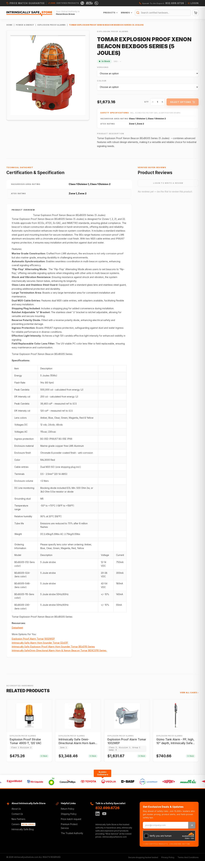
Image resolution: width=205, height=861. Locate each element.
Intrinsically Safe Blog (23, 829)
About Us (16, 809)
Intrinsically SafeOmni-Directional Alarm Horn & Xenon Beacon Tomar (59, 650)
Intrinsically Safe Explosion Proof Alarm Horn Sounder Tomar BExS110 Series (53, 646)
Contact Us (17, 814)
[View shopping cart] (196, 13)
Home (9, 25)
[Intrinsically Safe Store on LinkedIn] (97, 814)
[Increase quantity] (162, 102)
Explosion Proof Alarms (51, 25)
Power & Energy (25, 25)
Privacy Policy (167, 857)
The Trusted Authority (72, 833)
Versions (102, 67)
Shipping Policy (69, 814)
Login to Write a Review (168, 183)
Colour (101, 81)
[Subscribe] (191, 825)
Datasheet (17, 627)
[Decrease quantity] (152, 102)
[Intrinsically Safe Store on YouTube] (104, 814)
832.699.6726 (107, 808)
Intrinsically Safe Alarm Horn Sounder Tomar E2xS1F (40, 642)
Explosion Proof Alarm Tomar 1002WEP (33, 638)
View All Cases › (189, 692)
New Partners (18, 819)
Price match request (71, 819)
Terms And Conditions (188, 857)
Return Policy (67, 809)
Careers (23, 824)
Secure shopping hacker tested (143, 857)
